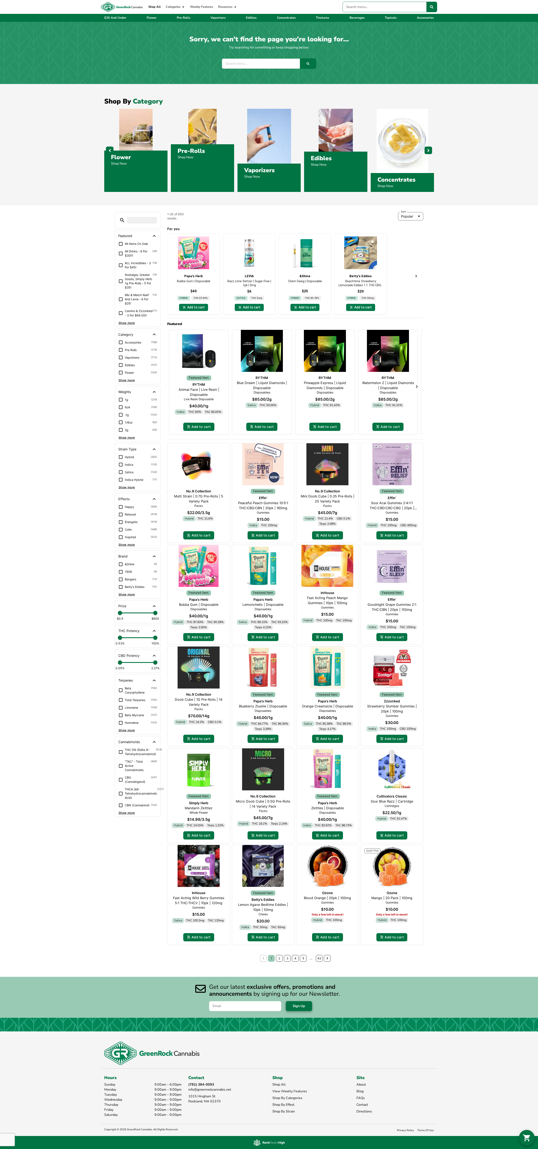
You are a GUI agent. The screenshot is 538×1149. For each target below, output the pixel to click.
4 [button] (295, 958)
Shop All (154, 7)
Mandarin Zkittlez (198, 808)
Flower (121, 157)
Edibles (321, 158)
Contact (362, 1104)
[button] (122, 220)
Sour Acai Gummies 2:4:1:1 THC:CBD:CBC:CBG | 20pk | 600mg (392, 508)
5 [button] (303, 958)
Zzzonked (392, 701)
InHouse (327, 593)
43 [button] (319, 958)
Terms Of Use (425, 1130)
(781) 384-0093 (201, 1084)
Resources (225, 7)
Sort (403, 211)
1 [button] (271, 958)
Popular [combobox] (407, 216)
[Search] (431, 7)
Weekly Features (201, 7)
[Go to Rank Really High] (269, 1142)
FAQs (360, 1098)
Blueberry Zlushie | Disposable (263, 706)
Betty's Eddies (263, 899)
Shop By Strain (283, 1111)
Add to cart (201, 427)
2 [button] (279, 958)
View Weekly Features (289, 1091)
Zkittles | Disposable (327, 808)
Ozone (327, 893)
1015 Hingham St (201, 1096)
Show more (127, 323)
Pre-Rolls (191, 151)
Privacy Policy (405, 1130)
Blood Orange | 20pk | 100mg (327, 898)
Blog (360, 1091)
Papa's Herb (198, 599)
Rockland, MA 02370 (204, 1101)
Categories (173, 7)
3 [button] (287, 958)
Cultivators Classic (392, 796)
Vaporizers (259, 170)
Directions (364, 1111)
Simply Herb (198, 803)
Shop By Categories (287, 1098)
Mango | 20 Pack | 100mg (391, 898)
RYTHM (199, 384)
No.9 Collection (198, 491)
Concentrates (396, 180)
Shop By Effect (283, 1104)
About (361, 1084)
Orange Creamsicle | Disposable (327, 706)
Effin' (263, 498)
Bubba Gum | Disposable (198, 604)
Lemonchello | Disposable (263, 604)
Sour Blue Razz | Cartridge (392, 801)
